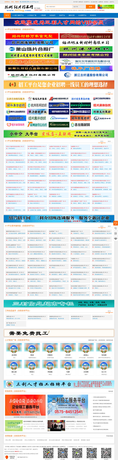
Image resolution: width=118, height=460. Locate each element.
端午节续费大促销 (97, 410)
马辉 (68, 372)
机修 (62, 10)
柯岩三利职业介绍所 (67, 440)
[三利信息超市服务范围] (59, 303)
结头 (67, 10)
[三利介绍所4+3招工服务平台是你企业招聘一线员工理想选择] (59, 84)
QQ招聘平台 (87, 1)
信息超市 (52, 15)
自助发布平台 (28, 29)
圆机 (59, 10)
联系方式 (12, 446)
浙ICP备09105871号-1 (23, 457)
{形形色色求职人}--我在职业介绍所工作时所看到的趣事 (82, 421)
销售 (83, 10)
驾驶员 (79, 10)
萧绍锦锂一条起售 (85, 440)
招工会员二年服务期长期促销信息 (101, 400)
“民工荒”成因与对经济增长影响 (100, 423)
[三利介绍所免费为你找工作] (59, 333)
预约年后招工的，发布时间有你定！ (102, 416)
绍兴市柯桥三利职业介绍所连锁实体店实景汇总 (104, 403)
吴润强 (14, 355)
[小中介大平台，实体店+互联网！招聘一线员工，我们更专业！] (59, 133)
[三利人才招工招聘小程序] (59, 384)
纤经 (64, 10)
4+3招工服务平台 (18, 15)
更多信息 (111, 391)
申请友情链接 (109, 436)
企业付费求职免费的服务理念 (68, 417)
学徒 (98, 10)
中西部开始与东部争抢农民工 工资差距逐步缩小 (104, 419)
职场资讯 (93, 15)
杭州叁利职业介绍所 (42, 440)
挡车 (54, 10)
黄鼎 (32, 355)
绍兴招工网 (76, 440)
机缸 (72, 10)
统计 (90, 10)
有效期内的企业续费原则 (99, 413)
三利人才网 (8, 440)
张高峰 (103, 355)
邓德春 (50, 372)
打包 (93, 10)
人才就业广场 (31, 15)
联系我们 (106, 1)
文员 (85, 10)
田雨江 (32, 372)
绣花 (57, 10)
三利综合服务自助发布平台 (99, 397)
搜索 (90, 7)
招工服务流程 (94, 1)
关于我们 (7, 446)
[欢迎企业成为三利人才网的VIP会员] (59, 21)
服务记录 (72, 15)
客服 (88, 10)
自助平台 (112, 1)
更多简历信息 (109, 340)
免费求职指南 (55, 446)
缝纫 (74, 10)
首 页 (7, 15)
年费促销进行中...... (97, 426)
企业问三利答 (35, 446)
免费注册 (80, 1)
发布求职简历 (101, 340)
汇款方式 (29, 446)
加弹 (52, 10)
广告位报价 (18, 446)
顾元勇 (14, 372)
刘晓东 (50, 355)
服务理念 (49, 446)
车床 (69, 10)
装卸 (95, 10)
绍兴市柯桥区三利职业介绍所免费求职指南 (36, 421)
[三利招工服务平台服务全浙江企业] (59, 218)
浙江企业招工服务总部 (54, 440)
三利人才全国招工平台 (29, 440)
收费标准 (101, 1)
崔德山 (86, 355)
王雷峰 (86, 372)
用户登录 (75, 1)
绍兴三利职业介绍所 (17, 440)
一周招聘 (43, 15)
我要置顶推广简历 (92, 340)
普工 (77, 10)
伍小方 (103, 372)
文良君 (68, 355)
